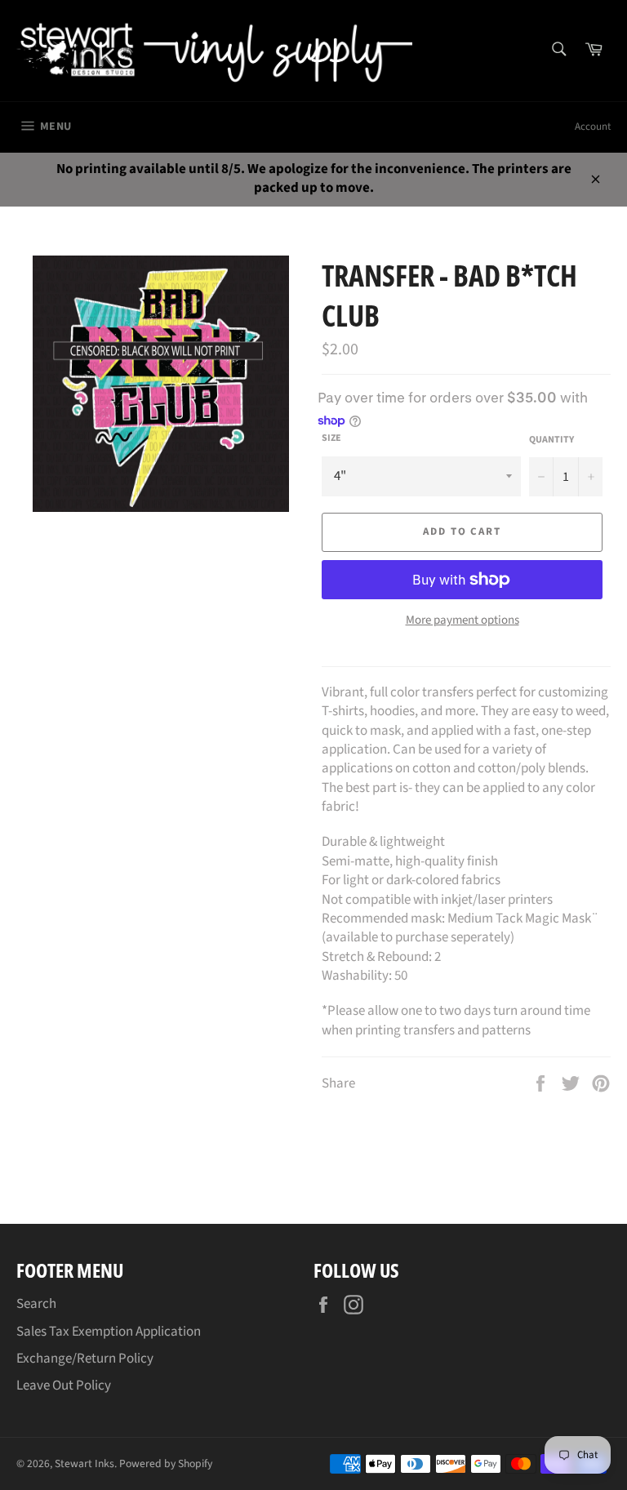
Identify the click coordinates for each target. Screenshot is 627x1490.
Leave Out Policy (63, 1385)
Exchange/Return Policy (84, 1358)
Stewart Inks (84, 1463)
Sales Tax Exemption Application (108, 1331)
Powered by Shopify (165, 1463)
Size (331, 438)
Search (36, 1304)
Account (593, 126)
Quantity (551, 440)
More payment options (462, 620)
